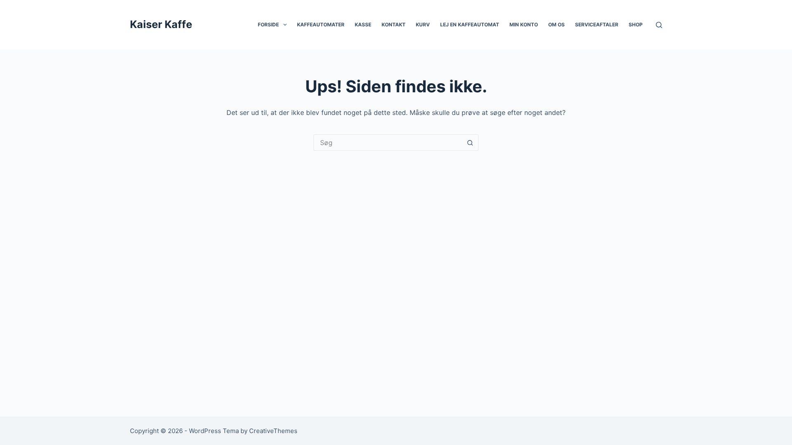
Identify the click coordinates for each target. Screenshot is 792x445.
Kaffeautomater (320, 24)
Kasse (363, 24)
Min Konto (523, 24)
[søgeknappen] (470, 142)
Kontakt (393, 24)
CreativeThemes (273, 431)
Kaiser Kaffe (161, 24)
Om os (556, 24)
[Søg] (659, 25)
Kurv (423, 24)
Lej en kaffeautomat (469, 24)
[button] (285, 25)
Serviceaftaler (596, 24)
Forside (268, 24)
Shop (636, 24)
